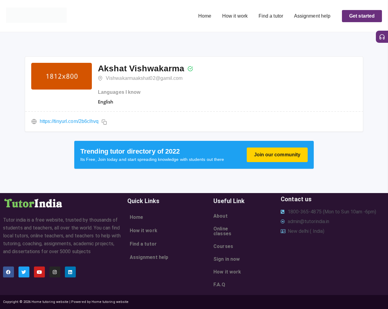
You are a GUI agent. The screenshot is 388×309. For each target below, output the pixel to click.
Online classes (222, 231)
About (220, 216)
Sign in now (226, 259)
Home (204, 16)
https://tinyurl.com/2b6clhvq (69, 121)
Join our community (277, 154)
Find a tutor (271, 16)
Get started (362, 16)
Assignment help (312, 16)
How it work (235, 16)
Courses (223, 246)
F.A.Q (219, 284)
